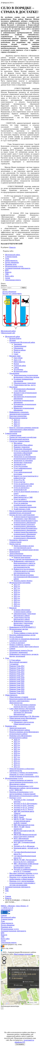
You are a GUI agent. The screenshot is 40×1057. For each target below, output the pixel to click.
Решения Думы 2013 (16, 668)
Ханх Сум (17, 360)
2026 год (17, 426)
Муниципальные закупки (18, 629)
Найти (24, 287)
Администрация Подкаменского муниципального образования (25, 529)
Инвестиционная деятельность (20, 555)
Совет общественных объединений (22, 708)
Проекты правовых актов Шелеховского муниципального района (24, 733)
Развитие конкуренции (22, 557)
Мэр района (18, 443)
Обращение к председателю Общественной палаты (24, 723)
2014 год (17, 763)
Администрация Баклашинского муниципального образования (25, 533)
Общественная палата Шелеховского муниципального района (22, 719)
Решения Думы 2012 (16, 666)
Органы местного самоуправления (22, 515)
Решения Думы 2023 (16, 687)
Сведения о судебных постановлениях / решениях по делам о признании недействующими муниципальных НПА (24, 774)
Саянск (16, 367)
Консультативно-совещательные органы (24, 550)
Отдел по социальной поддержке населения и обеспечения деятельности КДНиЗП (26, 453)
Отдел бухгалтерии (21, 466)
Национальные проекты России (21, 650)
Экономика (18, 344)
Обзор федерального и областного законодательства (21, 769)
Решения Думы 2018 (16, 677)
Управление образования (23, 449)
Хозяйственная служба (22, 509)
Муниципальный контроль (19, 439)
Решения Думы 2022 (16, 685)
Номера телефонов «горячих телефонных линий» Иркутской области (24, 645)
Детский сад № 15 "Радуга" (24, 809)
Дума (7, 658)
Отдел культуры (19, 482)
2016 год (17, 586)
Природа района (20, 350)
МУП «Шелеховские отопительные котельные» (23, 839)
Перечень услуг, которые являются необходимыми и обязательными (22, 878)
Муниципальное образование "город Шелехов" (24, 390)
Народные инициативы (18, 416)
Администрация (11, 433)
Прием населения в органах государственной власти (24, 547)
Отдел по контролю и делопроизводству (21, 488)
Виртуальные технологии (23, 954)
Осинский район (20, 365)
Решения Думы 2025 (16, 691)
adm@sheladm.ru (7, 910)
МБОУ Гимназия (20, 815)
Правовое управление (22, 447)
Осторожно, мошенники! (18, 652)
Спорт (16, 354)
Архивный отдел (20, 464)
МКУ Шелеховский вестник (24, 825)
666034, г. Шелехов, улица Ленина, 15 (14, 906)
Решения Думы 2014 (16, 670)
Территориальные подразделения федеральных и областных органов (26, 376)
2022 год (17, 598)
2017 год (17, 588)
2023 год (17, 420)
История (12, 340)
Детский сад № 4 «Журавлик (24, 846)
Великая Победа (15, 338)
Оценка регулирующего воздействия (22, 437)
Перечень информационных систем (22, 635)
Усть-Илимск (18, 369)
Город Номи (18, 358)
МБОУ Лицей (19, 817)
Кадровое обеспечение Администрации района (22, 611)
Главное (12, 648)
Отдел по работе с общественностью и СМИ (23, 496)
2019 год (17, 592)
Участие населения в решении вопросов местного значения (25, 706)
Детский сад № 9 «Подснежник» (25, 803)
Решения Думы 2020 (16, 681)
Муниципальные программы (20, 583)
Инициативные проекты (18, 418)
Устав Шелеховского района (19, 730)
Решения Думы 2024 (16, 689)
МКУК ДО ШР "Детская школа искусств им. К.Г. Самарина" (25, 861)
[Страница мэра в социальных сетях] (1, 950)
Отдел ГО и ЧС (19, 480)
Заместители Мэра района (23, 445)
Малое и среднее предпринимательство (23, 559)
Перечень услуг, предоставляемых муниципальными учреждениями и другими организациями (22, 883)
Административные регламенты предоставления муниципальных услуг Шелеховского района (23, 782)
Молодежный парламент (18, 662)
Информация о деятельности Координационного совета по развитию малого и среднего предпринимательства (24, 564)
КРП (7, 889)
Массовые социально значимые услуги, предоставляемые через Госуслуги (23, 874)
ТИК (7, 891)
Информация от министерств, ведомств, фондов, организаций (24, 655)
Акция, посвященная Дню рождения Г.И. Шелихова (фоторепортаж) (23, 712)
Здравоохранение (20, 346)
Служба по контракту (17, 643)
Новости (12, 247)
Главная (4, 915)
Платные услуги (15, 798)
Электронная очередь (8, 942)
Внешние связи (15, 356)
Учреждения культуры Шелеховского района (22, 618)
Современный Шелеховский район (22, 342)
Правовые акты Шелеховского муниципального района (20, 737)
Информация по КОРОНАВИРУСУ (22, 627)
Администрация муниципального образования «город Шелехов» (26, 518)
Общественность (11, 695)
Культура (17, 352)
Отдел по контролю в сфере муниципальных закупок (24, 485)
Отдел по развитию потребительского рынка (23, 504)
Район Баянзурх (19, 362)
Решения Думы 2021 (16, 683)
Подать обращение (16, 637)
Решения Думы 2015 (16, 672)
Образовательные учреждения (25, 383)
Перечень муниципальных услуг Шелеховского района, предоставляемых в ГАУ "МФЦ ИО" (24, 788)
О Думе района (14, 660)
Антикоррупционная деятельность (17, 887)
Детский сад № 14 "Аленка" (24, 807)
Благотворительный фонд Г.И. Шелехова (24, 716)
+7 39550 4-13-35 (7, 908)
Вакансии (13, 608)
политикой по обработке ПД (24, 1041)
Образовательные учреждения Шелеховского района (25, 614)
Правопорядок (14, 552)
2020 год (17, 594)
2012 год (17, 767)
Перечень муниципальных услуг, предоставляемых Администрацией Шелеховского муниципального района (23, 794)
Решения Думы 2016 (16, 674)
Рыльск (16, 364)
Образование (18, 348)
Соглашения (13, 664)
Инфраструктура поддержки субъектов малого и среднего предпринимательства (24, 571)
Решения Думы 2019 (16, 679)
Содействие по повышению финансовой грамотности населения (24, 640)
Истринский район (21, 371)
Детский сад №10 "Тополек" (24, 805)
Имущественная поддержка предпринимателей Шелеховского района (26, 577)
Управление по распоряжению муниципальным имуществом (25, 457)
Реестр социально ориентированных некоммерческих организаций (22, 512)
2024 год (17, 422)
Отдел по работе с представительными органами (25, 500)
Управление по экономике (23, 460)
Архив (3, 940)
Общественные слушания (18, 697)
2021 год (17, 596)
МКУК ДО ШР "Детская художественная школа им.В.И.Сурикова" (23, 821)
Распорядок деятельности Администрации (18, 541)
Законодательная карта (17, 728)
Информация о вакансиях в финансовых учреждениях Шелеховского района (24, 623)
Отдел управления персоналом (25, 507)
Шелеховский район (12, 336)
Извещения (18, 631)
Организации (14, 373)
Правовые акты (10, 726)
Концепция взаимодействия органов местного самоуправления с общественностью (22, 701)
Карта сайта (5, 939)
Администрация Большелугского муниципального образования (26, 521)
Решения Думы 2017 (16, 676)
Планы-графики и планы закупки (26, 633)
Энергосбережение (16, 553)
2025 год (17, 424)
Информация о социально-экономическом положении (19, 413)
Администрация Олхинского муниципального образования (25, 525)
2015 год (17, 584)
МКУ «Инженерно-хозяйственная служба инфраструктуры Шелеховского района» (26, 865)
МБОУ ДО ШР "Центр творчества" (22, 828)
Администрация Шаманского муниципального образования (25, 537)
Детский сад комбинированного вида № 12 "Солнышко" (25, 870)
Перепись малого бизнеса (23, 581)
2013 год (17, 765)
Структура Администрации (19, 441)
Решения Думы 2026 (16, 693)
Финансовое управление (23, 462)
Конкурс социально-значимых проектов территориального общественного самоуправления (24, 429)
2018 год (17, 590)
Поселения (13, 387)
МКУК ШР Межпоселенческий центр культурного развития (25, 835)
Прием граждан (15, 544)
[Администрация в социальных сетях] (2, 946)
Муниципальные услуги (14, 778)
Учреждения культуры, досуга (25, 385)
